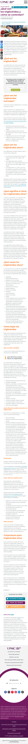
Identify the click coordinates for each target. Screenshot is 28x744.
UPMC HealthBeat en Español (15, 735)
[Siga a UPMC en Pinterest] (12, 692)
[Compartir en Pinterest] (2, 50)
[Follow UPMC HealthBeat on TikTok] (22, 692)
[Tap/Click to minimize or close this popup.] (27, 740)
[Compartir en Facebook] (2, 42)
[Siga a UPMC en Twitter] (9, 692)
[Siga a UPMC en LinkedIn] (19, 692)
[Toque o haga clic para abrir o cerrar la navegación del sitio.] (25, 2)
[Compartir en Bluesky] (2, 44)
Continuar (16, 90)
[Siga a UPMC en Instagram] (15, 692)
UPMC (19, 617)
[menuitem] (14, 652)
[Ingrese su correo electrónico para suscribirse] (15, 87)
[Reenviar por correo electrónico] (2, 55)
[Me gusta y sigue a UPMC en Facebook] (5, 692)
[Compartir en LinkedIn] (2, 47)
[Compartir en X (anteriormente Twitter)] (2, 53)
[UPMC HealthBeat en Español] (7, 2)
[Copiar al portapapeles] (2, 58)
